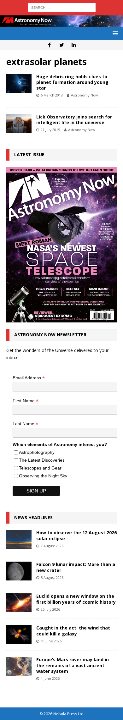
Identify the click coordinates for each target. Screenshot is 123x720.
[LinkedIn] (73, 45)
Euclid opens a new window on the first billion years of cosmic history (76, 599)
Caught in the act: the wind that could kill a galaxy (73, 630)
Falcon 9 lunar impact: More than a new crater (75, 567)
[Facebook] (49, 45)
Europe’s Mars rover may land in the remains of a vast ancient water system (72, 665)
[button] (114, 33)
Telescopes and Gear (40, 467)
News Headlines (33, 517)
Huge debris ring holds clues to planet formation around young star (72, 82)
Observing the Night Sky (43, 475)
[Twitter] (61, 45)
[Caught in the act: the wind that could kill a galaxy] (19, 634)
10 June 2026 (51, 641)
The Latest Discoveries (42, 460)
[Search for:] (62, 7)
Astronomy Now (84, 95)
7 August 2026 (52, 545)
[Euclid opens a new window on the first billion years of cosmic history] (19, 602)
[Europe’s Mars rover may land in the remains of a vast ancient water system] (19, 666)
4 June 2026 (50, 678)
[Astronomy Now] (61, 23)
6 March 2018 (52, 95)
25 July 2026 (50, 609)
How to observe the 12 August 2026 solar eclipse (76, 535)
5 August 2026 (52, 577)
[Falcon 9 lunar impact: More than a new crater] (19, 571)
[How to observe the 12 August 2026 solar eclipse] (19, 539)
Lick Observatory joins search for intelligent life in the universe (74, 119)
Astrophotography (37, 452)
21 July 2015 (50, 129)
